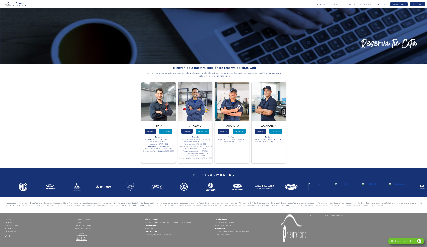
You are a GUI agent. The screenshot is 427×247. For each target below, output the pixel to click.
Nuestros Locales (11, 225)
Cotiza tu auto (10, 231)
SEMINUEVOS (365, 4)
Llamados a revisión (82, 219)
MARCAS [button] (335, 4)
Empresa (8, 219)
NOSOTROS (321, 4)
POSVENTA (381, 4)
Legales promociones (83, 225)
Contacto (78, 222)
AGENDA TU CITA (399, 4)
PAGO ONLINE (417, 4)
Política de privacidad (83, 228)
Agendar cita (10, 228)
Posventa (8, 222)
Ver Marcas (165, 131)
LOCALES (351, 4)
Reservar (150, 131)
